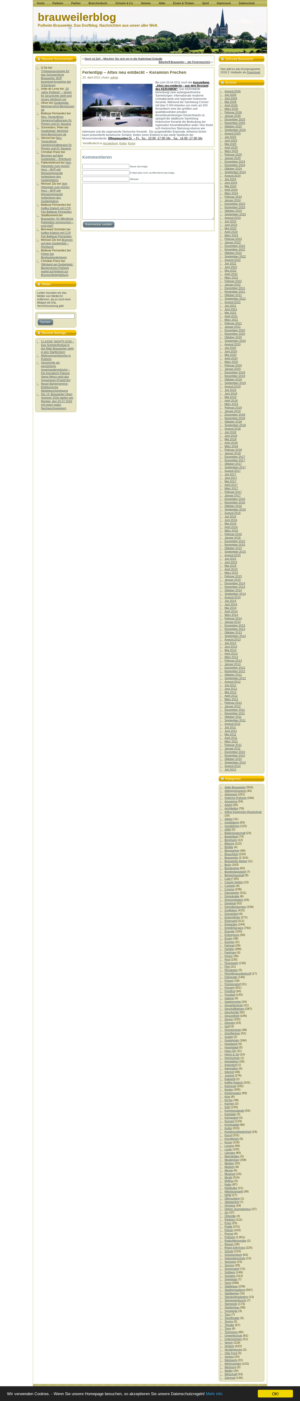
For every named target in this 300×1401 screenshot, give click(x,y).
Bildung (229, 843)
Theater (229, 1325)
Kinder (229, 1089)
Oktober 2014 (233, 590)
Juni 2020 (231, 351)
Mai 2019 (230, 397)
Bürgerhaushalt (234, 875)
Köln (227, 1107)
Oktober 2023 (233, 210)
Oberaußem (232, 1198)
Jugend (229, 1075)
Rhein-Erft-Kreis (235, 1247)
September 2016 (235, 509)
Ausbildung (232, 822)
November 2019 (235, 376)
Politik (228, 1226)
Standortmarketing (236, 1297)
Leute (228, 1149)
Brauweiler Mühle (236, 861)
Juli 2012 (230, 685)
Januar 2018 (233, 453)
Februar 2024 (233, 196)
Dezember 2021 (235, 288)
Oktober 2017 (233, 464)
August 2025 (233, 133)
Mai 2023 (230, 228)
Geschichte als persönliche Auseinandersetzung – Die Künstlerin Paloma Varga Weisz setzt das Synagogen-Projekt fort (55, 371)
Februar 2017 (233, 492)
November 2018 (235, 418)
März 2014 (231, 615)
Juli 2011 (230, 727)
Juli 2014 (230, 601)
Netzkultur (231, 1188)
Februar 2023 (233, 239)
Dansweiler (232, 892)
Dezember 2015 (235, 541)
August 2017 (233, 471)
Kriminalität (232, 1124)
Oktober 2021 (233, 295)
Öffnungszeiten (118, 138)
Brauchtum (231, 854)
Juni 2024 (231, 182)
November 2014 (235, 587)
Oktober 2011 (233, 717)
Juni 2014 (231, 604)
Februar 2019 (233, 407)
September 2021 (235, 298)
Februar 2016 (233, 534)
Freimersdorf (233, 984)
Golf (227, 1026)
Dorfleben (231, 910)
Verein (229, 1342)
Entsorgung (232, 935)
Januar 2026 (233, 116)
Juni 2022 (231, 267)
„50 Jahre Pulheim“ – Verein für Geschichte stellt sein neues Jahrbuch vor (56, 94)
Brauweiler (231, 857)
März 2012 (231, 699)
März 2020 (231, 362)
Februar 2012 (233, 702)
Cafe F (229, 878)
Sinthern (230, 1272)
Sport (228, 1283)
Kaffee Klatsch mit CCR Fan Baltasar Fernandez (56, 210)
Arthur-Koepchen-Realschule (243, 812)
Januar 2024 (233, 200)
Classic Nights (234, 882)
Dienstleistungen (235, 907)
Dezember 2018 (235, 414)
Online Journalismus (238, 1209)
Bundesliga (232, 868)
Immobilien (232, 1061)
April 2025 (231, 147)
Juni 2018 (231, 435)
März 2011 (231, 741)
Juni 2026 (231, 98)
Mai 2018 (230, 439)
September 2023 (235, 214)
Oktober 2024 (233, 168)
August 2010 (233, 766)
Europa (229, 942)
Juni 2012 (231, 688)
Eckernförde (232, 917)
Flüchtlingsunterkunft (238, 973)
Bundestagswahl (235, 871)
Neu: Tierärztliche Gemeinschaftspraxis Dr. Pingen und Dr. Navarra (56, 120)
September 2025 (235, 130)
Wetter (229, 1370)
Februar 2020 (233, 365)
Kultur (123, 143)
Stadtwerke (232, 1293)
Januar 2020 (233, 369)
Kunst (131, 143)
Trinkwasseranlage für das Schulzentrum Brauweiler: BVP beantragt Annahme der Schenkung (56, 78)
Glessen (230, 1023)
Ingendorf (231, 1065)
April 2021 (231, 316)
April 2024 (231, 189)
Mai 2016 (230, 523)
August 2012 (233, 681)
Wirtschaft (231, 1374)
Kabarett (230, 1079)
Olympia (230, 1205)
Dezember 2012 (235, 667)
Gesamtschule (234, 1005)
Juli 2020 (230, 348)
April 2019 (231, 400)
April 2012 (231, 695)
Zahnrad (230, 1377)
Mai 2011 (230, 734)
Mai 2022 (230, 270)
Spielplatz (231, 1279)
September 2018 (235, 425)
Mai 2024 (230, 186)
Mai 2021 (230, 312)
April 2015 (231, 569)
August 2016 (233, 513)
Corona (229, 889)
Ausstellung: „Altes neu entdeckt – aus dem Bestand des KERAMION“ (182, 86)
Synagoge (231, 1311)
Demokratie (232, 896)
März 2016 (231, 530)
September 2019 (235, 383)
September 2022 (235, 256)
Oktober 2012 (233, 674)
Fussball (230, 994)
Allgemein (231, 794)
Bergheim (231, 840)
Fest (227, 959)
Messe (229, 1170)
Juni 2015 (231, 562)
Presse (229, 1233)
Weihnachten (233, 1363)
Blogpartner (232, 850)
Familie (229, 949)
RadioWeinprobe (235, 1240)
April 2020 (231, 358)
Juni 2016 (231, 520)
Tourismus (231, 1332)
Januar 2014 (233, 622)
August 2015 (233, 555)
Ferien (229, 956)
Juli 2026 (230, 95)
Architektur (231, 808)
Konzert (229, 1121)
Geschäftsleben (234, 1008)
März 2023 (231, 235)
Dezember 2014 (235, 583)
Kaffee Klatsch (234, 1082)
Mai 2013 (230, 650)
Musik (228, 1177)
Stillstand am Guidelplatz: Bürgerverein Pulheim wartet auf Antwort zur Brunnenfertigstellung (57, 270)
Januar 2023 (233, 242)
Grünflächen (232, 1033)
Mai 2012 (230, 692)
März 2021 (231, 319)
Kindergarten (233, 1093)
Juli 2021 (230, 305)
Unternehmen (233, 1339)
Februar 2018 (233, 449)
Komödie (230, 1114)
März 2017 (231, 488)
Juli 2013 (230, 643)
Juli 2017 (230, 474)
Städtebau (231, 1286)
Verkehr (229, 1346)
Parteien (230, 1219)
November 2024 (235, 165)
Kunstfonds (232, 1138)
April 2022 (231, 274)
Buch (228, 864)
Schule (229, 1251)
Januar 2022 (233, 284)
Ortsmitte (230, 1216)
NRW (228, 1195)
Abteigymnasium (235, 791)
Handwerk (231, 1044)
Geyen (229, 1019)
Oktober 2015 (233, 548)
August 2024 (233, 175)
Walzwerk (231, 1360)
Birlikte (229, 847)
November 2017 (235, 460)
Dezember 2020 (235, 330)
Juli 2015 (230, 558)
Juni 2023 (231, 225)
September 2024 (235, 172)
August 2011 (232, 724)
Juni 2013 (231, 646)
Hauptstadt (231, 1047)
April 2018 (231, 442)
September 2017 (235, 467)
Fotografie (231, 977)
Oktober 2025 (233, 126)
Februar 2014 (233, 618)
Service (229, 1265)
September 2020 (235, 341)
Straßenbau (232, 1307)
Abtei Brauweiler (235, 787)
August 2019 (233, 386)
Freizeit (229, 987)
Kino (227, 1096)
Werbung (230, 1367)
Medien (229, 1163)
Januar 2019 (233, 411)
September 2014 (235, 594)
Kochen (229, 1103)
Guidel (229, 1037)
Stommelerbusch (235, 1300)
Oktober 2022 (233, 253)
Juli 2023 (230, 221)
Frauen (229, 980)
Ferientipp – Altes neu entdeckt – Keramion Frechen (134, 72)
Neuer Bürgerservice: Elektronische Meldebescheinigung (54, 387)
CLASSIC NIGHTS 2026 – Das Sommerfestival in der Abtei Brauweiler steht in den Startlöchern (57, 347)
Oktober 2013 (233, 632)
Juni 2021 (231, 309)
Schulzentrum (233, 1254)
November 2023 (235, 207)
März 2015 (231, 572)
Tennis (229, 1321)
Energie (230, 931)
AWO (228, 829)
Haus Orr (230, 1051)
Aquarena (231, 801)
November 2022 (235, 249)
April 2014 (231, 611)
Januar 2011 (232, 748)
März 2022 (231, 277)
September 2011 (235, 720)
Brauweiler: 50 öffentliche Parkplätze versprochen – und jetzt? (57, 222)
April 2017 (231, 485)
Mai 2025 (230, 144)
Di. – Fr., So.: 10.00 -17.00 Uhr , (151, 138)
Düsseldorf (231, 914)
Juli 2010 (230, 769)
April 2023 (231, 232)
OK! (275, 1394)
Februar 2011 (233, 745)
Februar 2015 (233, 576)
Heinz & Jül (232, 1054)
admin (114, 77)
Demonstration (234, 900)
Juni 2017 (231, 478)
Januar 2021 (233, 326)
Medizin (230, 1167)
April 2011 (231, 738)
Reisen (229, 1244)
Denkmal (230, 903)
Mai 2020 (230, 355)
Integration (231, 1068)
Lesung (229, 1146)
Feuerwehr (231, 963)
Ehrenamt (231, 921)
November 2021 (235, 291)
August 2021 (233, 302)
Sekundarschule (235, 1258)
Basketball (231, 836)
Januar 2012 (233, 706)
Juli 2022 (230, 263)
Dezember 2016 (235, 499)
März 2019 (231, 404)
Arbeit (228, 805)
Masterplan (232, 1160)
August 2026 (233, 91)
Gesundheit (232, 1015)
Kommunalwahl (234, 1110)
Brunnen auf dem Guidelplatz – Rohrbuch (56, 157)
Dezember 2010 (235, 752)
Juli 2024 (230, 179)
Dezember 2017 (235, 456)
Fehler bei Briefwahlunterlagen (54, 255)
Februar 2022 (233, 281)
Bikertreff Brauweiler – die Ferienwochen (184, 62)
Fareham (230, 952)
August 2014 (233, 597)
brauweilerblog (77, 17)
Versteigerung (233, 1349)
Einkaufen (231, 924)
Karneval (230, 1086)
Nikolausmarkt (234, 1191)
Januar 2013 (233, 664)
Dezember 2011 (235, 710)
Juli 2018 (230, 432)
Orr (227, 1212)
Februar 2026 (233, 112)
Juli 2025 (230, 137)
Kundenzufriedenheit (238, 1131)
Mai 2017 (230, 481)
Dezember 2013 (235, 625)
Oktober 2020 (233, 337)
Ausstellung (110, 143)
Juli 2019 (230, 390)
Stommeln (231, 1304)
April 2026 (231, 105)
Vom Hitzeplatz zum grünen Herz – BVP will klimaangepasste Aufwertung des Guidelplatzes (56, 171)
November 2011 (235, 713)
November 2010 (235, 755)
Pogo (228, 1223)
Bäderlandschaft (235, 833)
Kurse (228, 1142)
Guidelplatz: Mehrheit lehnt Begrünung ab (57, 106)
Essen (228, 938)
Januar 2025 (233, 158)
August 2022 (233, 260)
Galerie (229, 998)
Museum (230, 1174)
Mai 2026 (230, 102)
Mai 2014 (230, 608)
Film (227, 966)
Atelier (229, 819)
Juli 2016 (230, 516)
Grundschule (233, 1030)
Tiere (228, 1328)
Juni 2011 (231, 731)
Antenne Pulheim (236, 798)
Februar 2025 (233, 154)
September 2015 (235, 551)
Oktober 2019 (233, 379)
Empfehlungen (234, 928)
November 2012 (235, 671)
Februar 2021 (233, 323)
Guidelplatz (232, 1040)
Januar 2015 (233, 579)
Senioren (230, 1261)
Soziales (230, 1276)
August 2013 (233, 639)
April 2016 (231, 527)
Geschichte (232, 1012)
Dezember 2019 (235, 372)
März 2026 (231, 109)
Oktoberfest (232, 1202)
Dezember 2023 (235, 203)
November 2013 (235, 629)
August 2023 (233, 218)
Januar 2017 (233, 495)
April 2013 (231, 653)
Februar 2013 (233, 660)
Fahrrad (230, 945)
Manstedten (232, 1156)
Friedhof (230, 991)
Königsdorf (231, 1117)
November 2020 (235, 333)
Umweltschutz (233, 1335)
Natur (228, 1184)
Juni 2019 (231, 393)
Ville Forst (231, 1353)
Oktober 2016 (233, 506)
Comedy (230, 885)
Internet (229, 1072)
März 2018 (231, 446)
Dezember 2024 (235, 161)
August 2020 (233, 344)
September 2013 (235, 636)
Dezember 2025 (235, 119)
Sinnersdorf (232, 1269)
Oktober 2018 (233, 421)
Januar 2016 (233, 537)
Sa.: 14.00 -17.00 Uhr (187, 138)
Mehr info (214, 1394)
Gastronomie (233, 1001)
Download (253, 72)
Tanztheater (232, 1318)
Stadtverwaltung (235, 1290)
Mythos (229, 1181)
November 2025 (235, 123)
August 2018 (233, 428)
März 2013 (231, 657)
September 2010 (235, 762)
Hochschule (232, 1058)
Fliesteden (231, 970)
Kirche (229, 1100)
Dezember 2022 (235, 246)
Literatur (230, 1153)
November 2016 (235, 502)
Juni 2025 (231, 140)
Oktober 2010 (233, 759)
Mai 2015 (230, 565)
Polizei (229, 1230)
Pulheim (230, 1237)
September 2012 (235, 678)
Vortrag (229, 1356)
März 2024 (231, 193)
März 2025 (231, 151)
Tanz (228, 1314)
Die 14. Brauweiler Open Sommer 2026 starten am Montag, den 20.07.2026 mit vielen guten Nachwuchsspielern (57, 401)
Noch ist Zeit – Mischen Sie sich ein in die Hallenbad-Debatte (123, 58)
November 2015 (235, 544)
